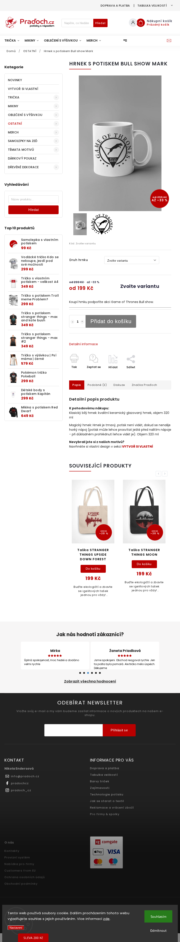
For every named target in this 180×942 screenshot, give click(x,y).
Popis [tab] (76, 385)
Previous (159, 473)
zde (106, 918)
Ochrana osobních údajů (24, 877)
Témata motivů (21, 149)
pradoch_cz (21, 790)
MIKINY (13, 106)
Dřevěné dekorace (23, 167)
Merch (13, 132)
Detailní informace (83, 344)
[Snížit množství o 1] (72, 322)
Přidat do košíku (110, 321)
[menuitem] (13, 40)
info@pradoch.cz (25, 776)
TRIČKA (14, 97)
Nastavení (15, 927)
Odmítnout (158, 930)
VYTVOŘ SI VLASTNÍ (23, 89)
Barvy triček (99, 781)
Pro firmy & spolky (104, 814)
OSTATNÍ (15, 123)
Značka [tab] (144, 385)
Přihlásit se (119, 730)
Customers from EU (20, 870)
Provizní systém (17, 857)
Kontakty (11, 851)
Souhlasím (158, 916)
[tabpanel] (93, 541)
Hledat (100, 23)
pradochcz (20, 783)
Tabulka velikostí (152, 6)
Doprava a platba (115, 6)
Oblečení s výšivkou (25, 115)
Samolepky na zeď (23, 141)
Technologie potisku (106, 794)
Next (165, 473)
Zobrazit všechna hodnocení (90, 681)
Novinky (15, 80)
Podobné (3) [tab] (97, 385)
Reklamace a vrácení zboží (112, 807)
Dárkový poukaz (22, 158)
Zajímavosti (100, 788)
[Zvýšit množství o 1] (82, 322)
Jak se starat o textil (107, 801)
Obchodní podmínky (21, 884)
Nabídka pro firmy (19, 864)
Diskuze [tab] (119, 385)
